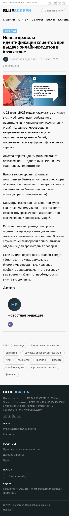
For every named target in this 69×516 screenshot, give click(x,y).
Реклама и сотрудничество (19, 428)
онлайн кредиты (15, 367)
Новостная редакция (23, 59)
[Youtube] (59, 3)
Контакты (9, 434)
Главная (9, 20)
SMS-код (10, 31)
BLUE (17, 11)
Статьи (23, 20)
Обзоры (37, 20)
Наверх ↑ (8, 509)
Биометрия (12, 352)
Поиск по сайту (55, 11)
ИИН (8, 360)
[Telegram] (50, 3)
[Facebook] (64, 3)
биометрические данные (44, 345)
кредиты (41, 360)
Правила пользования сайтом (21, 449)
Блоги (50, 20)
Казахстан (23, 360)
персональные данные (43, 367)
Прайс (7, 460)
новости (56, 360)
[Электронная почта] (10, 324)
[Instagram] (55, 3)
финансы (11, 374)
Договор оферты (13, 454)
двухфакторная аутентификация (43, 352)
